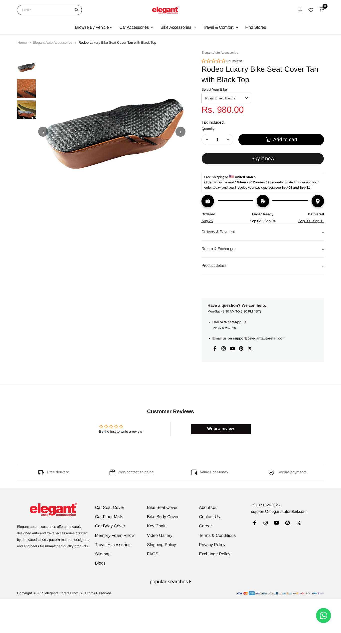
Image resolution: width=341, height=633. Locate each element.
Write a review (220, 429)
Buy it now (262, 158)
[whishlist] (310, 9)
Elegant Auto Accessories (53, 42)
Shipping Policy (161, 544)
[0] (321, 9)
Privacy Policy (212, 544)
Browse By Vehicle (92, 27)
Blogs (100, 563)
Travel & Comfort (219, 27)
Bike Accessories (176, 27)
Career (205, 526)
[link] (254, 523)
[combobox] (49, 10)
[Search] (76, 10)
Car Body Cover (110, 526)
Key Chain (157, 526)
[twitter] (298, 523)
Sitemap (103, 554)
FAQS (152, 554)
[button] (213, 61)
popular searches (169, 582)
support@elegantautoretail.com (259, 338)
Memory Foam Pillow (115, 535)
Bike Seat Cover (162, 507)
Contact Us (209, 516)
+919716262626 (224, 328)
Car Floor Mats (109, 516)
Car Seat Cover (109, 507)
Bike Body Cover (163, 516)
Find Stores (255, 27)
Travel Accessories (113, 544)
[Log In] (300, 9)
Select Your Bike (214, 89)
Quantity (207, 129)
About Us (207, 507)
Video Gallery (159, 535)
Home (22, 42)
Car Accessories (134, 27)
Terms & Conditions (217, 535)
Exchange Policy (214, 554)
